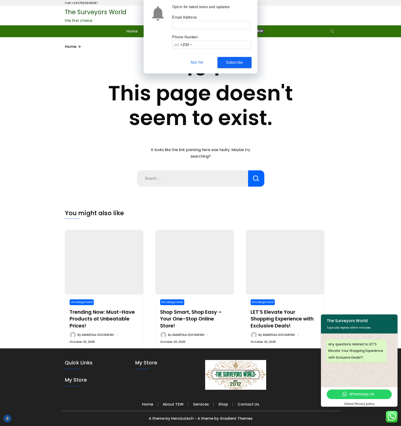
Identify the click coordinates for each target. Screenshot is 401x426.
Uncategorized (82, 302)
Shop (223, 404)
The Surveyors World (95, 12)
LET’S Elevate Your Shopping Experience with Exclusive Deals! (282, 319)
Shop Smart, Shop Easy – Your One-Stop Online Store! (191, 319)
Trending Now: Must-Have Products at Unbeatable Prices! (102, 319)
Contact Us (248, 404)
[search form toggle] (332, 31)
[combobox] (182, 45)
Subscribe (234, 62)
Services (201, 404)
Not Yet (197, 62)
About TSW (173, 404)
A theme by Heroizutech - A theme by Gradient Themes (200, 418)
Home (132, 31)
